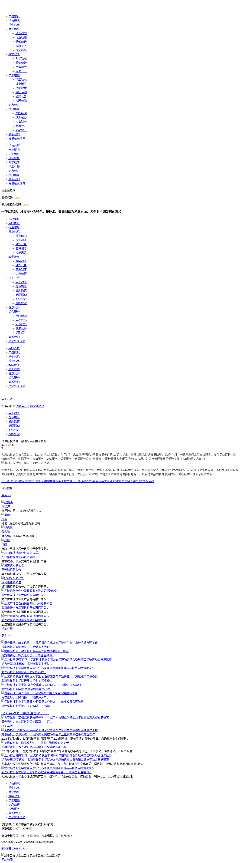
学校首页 (14, 16)
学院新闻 (21, 113)
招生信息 (14, 24)
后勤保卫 (21, 130)
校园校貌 (21, 100)
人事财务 (21, 121)
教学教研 (14, 54)
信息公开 (21, 71)
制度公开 (21, 125)
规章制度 (21, 83)
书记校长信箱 (16, 138)
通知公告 (21, 41)
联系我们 (14, 134)
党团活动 (21, 92)
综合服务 (14, 109)
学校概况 (14, 20)
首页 (19, 406)
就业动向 (21, 33)
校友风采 (21, 50)
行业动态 (21, 37)
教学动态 (21, 58)
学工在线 (14, 75)
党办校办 (21, 117)
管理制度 (21, 66)
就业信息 (14, 29)
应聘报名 (21, 45)
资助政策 (21, 88)
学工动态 (21, 79)
